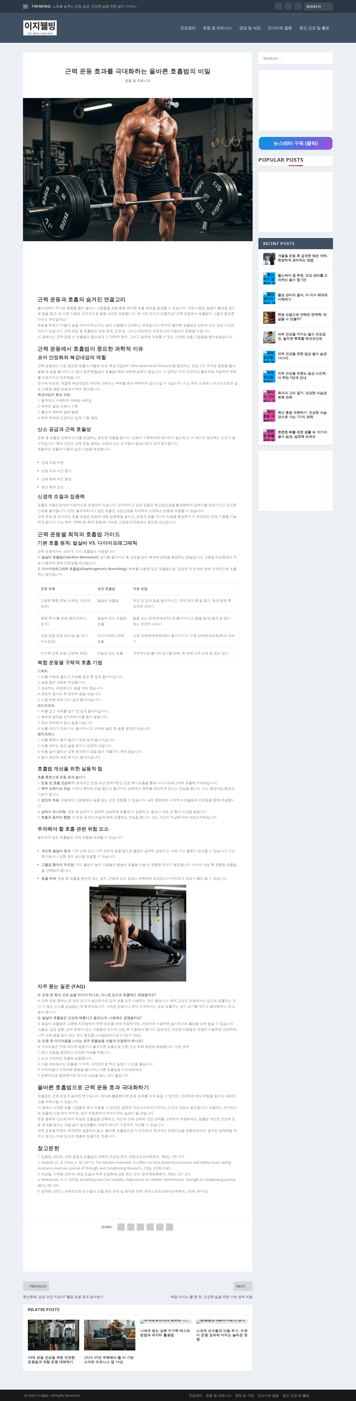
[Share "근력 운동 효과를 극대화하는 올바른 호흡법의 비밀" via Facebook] (121, 1227)
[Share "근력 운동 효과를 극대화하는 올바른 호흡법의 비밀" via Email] (160, 1227)
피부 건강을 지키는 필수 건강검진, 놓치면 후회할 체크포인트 (302, 336)
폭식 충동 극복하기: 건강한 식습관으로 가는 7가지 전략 (302, 414)
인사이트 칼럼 (280, 28)
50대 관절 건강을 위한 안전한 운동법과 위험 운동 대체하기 (51, 1359)
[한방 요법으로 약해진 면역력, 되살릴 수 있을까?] (269, 318)
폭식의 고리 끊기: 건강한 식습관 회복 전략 (302, 394)
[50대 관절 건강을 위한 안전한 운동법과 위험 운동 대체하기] (53, 1335)
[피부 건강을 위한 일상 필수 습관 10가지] (269, 357)
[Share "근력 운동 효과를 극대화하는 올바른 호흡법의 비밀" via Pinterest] (140, 1227)
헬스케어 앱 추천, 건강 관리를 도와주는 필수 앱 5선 (303, 277)
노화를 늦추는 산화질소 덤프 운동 (78, 6)
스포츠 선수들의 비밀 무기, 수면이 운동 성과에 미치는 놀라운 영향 (222, 1334)
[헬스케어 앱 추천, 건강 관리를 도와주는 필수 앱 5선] (269, 278)
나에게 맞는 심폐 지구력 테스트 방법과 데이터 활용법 (165, 1332)
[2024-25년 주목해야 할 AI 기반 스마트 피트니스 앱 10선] (109, 1335)
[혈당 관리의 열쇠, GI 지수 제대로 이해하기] (269, 298)
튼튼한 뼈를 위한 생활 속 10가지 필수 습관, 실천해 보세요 (302, 434)
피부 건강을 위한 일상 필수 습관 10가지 (302, 355)
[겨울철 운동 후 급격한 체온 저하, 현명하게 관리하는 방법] (269, 259)
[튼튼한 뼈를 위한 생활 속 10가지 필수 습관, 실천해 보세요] (269, 435)
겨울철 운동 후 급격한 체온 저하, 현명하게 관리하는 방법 (303, 257)
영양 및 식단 (250, 28)
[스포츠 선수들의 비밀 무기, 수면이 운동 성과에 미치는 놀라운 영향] (222, 1322)
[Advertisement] (138, 269)
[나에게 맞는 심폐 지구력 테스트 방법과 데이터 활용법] (166, 1322)
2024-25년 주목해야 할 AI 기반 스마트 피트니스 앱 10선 (109, 1359)
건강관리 (188, 28)
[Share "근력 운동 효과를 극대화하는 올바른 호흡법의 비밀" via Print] (169, 1227)
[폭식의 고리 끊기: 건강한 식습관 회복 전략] (269, 396)
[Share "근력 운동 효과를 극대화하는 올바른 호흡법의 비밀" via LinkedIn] (150, 1227)
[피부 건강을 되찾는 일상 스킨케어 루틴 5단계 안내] (269, 376)
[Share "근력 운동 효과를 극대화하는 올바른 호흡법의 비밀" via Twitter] (131, 1227)
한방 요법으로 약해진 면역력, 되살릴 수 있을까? (302, 316)
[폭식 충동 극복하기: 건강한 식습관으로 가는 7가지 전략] (269, 416)
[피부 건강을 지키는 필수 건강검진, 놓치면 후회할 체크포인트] (269, 337)
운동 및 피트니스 (217, 28)
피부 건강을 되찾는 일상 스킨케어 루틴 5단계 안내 (302, 375)
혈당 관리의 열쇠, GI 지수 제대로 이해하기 (303, 296)
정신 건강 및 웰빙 (314, 28)
